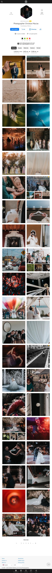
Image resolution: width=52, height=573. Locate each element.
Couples (20, 48)
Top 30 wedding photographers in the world (27, 43)
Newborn (32, 48)
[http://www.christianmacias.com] (40, 29)
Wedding (14, 48)
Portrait (38, 48)
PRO (30, 21)
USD (15, 565)
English (6, 565)
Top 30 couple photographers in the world (27, 44)
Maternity (26, 48)
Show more (26, 539)
